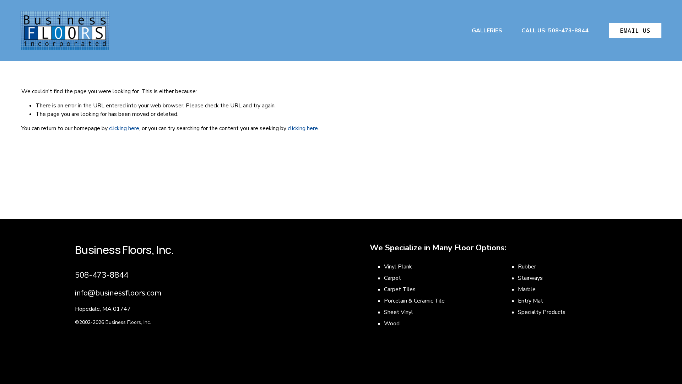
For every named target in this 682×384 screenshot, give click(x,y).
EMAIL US (635, 30)
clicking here (124, 128)
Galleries (487, 30)
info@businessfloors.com (118, 292)
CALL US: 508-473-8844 (555, 30)
